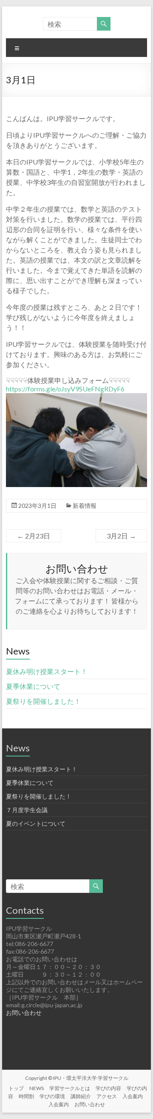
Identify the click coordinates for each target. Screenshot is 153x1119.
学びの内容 (108, 1088)
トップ (16, 1088)
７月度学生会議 (27, 809)
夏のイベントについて (35, 823)
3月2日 (121, 536)
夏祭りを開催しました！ (43, 701)
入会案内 (132, 1096)
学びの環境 (52, 1096)
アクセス (106, 1096)
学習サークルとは (69, 1088)
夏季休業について (33, 686)
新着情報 (84, 505)
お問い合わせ (24, 1012)
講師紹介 (81, 1096)
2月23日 (33, 536)
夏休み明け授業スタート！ (47, 671)
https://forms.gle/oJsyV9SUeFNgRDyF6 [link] (65, 389)
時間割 (26, 1096)
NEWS (36, 1088)
